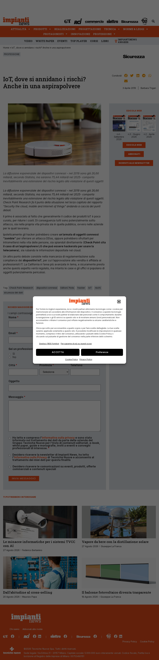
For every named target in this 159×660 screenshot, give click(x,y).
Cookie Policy (71, 359)
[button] (118, 301)
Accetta (58, 352)
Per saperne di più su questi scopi (76, 343)
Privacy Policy (86, 359)
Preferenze (102, 352)
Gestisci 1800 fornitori (49, 343)
